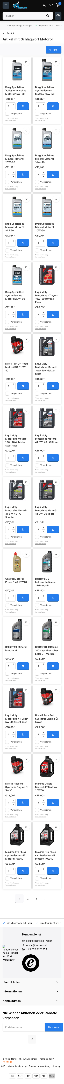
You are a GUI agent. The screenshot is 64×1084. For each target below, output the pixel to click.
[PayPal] (20, 1075)
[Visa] (36, 1075)
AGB (3, 1066)
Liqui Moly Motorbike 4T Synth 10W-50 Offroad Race (46, 297)
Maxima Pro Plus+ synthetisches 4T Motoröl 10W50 (15, 855)
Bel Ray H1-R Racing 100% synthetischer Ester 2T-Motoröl (46, 650)
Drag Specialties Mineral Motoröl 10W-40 (44, 159)
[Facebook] (32, 1039)
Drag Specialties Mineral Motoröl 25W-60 (14, 159)
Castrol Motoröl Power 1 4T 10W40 (16, 580)
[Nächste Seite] (45, 898)
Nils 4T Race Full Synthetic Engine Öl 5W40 (46, 718)
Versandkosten (10, 120)
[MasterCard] (28, 1075)
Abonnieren (54, 1027)
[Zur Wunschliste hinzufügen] (26, 62)
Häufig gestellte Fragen (39, 940)
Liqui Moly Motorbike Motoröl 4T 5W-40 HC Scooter (16, 512)
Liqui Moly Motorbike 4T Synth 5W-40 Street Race (16, 718)
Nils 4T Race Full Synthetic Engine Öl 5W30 (16, 787)
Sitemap (56, 1066)
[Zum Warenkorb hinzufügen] (23, 106)
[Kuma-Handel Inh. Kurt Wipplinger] (20, 5)
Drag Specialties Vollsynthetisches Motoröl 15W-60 (15, 90)
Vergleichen (16, 113)
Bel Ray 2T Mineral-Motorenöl (16, 648)
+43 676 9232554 (36, 949)
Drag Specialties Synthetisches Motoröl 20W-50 (15, 295)
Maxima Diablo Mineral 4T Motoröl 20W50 (46, 787)
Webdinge (7, 1061)
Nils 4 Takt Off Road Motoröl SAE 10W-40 (16, 367)
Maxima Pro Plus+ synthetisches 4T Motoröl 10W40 (45, 855)
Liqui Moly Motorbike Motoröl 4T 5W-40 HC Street (46, 439)
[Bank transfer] (12, 1075)
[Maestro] (43, 1075)
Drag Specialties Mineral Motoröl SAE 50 (14, 227)
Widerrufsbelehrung (17, 1066)
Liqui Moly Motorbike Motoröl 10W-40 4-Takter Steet (46, 368)
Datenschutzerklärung (39, 1066)
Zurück (11, 33)
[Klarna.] (51, 1075)
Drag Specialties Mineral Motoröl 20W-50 (44, 227)
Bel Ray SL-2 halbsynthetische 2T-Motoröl (45, 582)
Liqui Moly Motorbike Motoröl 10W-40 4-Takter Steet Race (16, 440)
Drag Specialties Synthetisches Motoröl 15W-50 (44, 90)
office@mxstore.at (36, 945)
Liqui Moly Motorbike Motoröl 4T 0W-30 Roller (46, 510)
